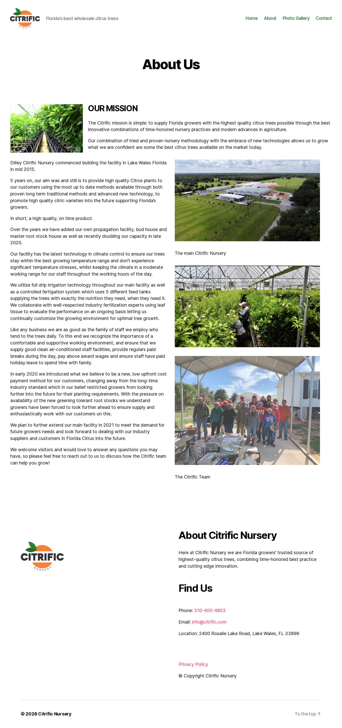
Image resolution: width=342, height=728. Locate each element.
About (270, 18)
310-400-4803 (210, 610)
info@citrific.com (209, 622)
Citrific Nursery (55, 713)
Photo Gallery (296, 18)
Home (252, 18)
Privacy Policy (193, 664)
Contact (324, 18)
